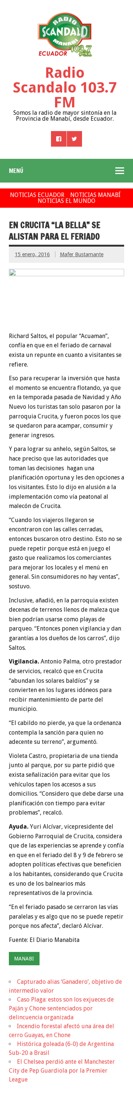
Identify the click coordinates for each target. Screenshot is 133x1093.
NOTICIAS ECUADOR (37, 194)
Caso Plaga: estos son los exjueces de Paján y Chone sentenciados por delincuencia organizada (61, 1008)
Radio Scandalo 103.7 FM (65, 87)
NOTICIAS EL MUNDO (66, 200)
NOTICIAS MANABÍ (95, 194)
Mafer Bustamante (81, 254)
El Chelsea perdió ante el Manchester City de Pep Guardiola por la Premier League (62, 1070)
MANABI (24, 959)
